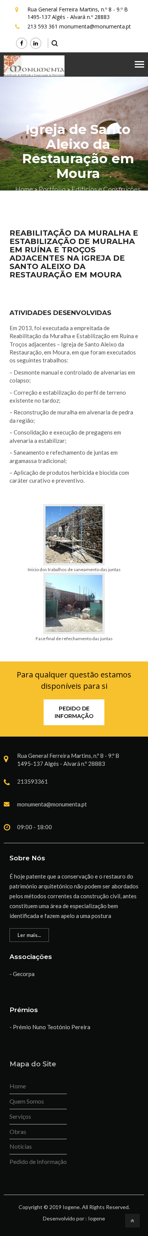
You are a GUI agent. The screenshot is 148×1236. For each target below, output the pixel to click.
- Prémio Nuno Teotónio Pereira (49, 1026)
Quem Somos (26, 1101)
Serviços (20, 1116)
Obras (17, 1131)
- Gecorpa (22, 973)
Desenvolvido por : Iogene (74, 1218)
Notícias (20, 1146)
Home (17, 1086)
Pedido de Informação (74, 712)
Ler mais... (29, 935)
